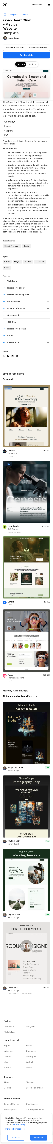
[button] (49, 4)
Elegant (17, 261)
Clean (6, 267)
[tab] (26, 122)
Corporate (40, 261)
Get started (38, 4)
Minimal (28, 261)
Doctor (26, 246)
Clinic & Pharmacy (11, 246)
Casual (7, 261)
